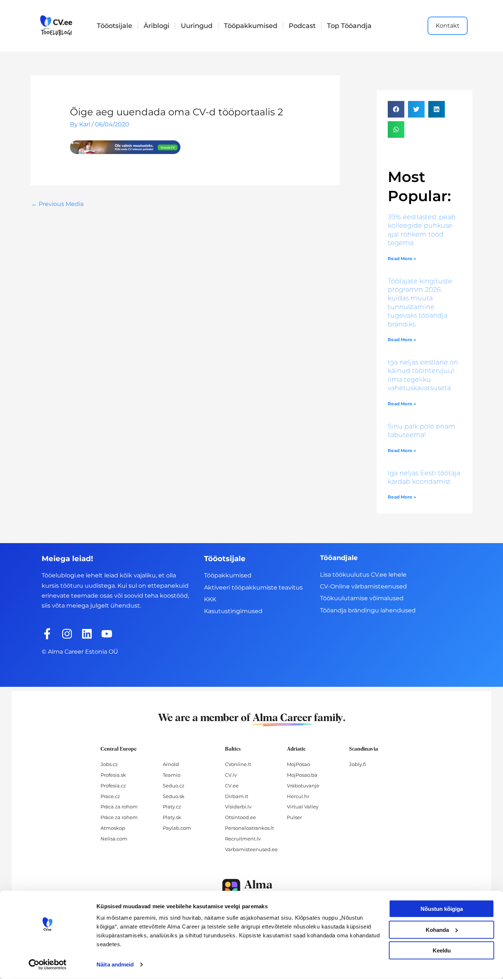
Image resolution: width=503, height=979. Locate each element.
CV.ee (232, 786)
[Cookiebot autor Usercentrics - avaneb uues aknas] (47, 964)
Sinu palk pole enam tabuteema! (421, 430)
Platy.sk (172, 817)
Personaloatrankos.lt (249, 828)
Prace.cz (110, 796)
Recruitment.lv (243, 839)
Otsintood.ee (240, 817)
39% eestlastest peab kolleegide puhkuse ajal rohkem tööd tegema (421, 230)
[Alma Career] (251, 889)
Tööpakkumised (250, 26)
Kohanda (437, 929)
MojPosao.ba (302, 775)
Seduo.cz (173, 786)
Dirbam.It (236, 796)
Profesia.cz (113, 786)
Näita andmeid (115, 964)
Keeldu (442, 950)
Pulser (294, 817)
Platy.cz (172, 807)
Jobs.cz (109, 764)
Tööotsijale (114, 26)
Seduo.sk (173, 796)
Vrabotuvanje (303, 786)
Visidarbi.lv (238, 807)
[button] (396, 109)
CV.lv (231, 775)
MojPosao (298, 764)
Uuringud (196, 26)
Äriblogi (156, 26)
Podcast (302, 26)
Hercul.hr (298, 796)
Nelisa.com (114, 839)
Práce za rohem (119, 817)
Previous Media (57, 203)
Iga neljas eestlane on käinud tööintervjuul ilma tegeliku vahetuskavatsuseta (423, 375)
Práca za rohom (119, 807)
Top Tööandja (349, 26)
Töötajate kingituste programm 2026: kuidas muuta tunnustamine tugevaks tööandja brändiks (420, 302)
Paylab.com (177, 828)
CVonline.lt (238, 764)
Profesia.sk (113, 775)
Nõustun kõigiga (442, 909)
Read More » (402, 258)
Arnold (171, 764)
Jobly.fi (357, 764)
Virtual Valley (303, 807)
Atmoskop (113, 828)
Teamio (171, 775)
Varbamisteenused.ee (251, 849)
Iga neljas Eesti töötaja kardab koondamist (424, 477)
